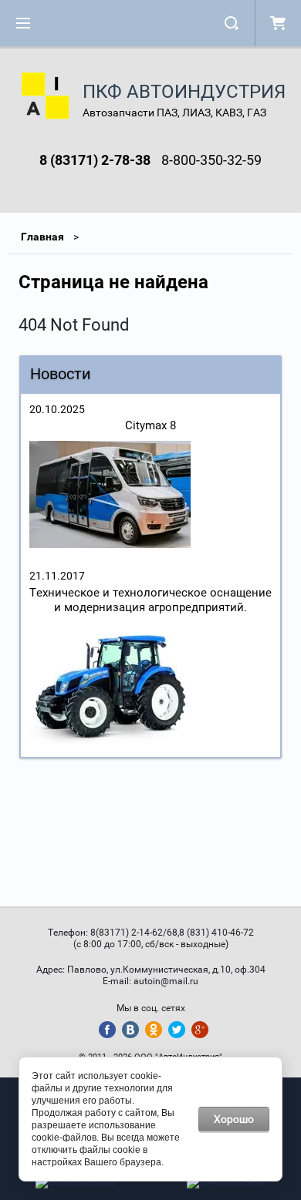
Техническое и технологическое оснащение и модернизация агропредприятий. (150, 600)
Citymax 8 (150, 425)
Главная (42, 236)
